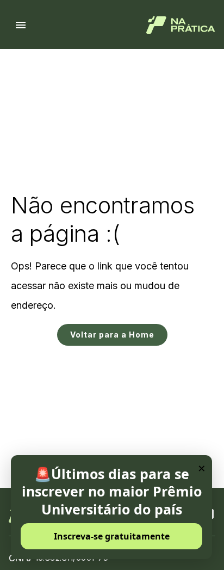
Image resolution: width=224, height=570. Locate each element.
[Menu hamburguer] (21, 25)
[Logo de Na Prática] (180, 25)
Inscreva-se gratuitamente (112, 536)
